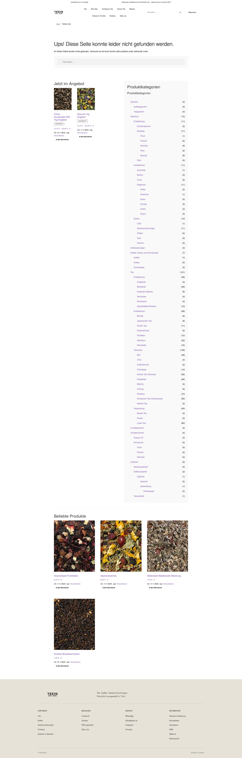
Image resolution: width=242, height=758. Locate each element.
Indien (143, 208)
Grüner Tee (121, 9)
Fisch (142, 135)
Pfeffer (140, 233)
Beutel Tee (142, 413)
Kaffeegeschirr (140, 106)
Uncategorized (137, 427)
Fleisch (143, 140)
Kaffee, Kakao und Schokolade (144, 252)
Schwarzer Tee (107, 9)
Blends (140, 315)
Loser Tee (141, 423)
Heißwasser (148, 491)
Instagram (129, 725)
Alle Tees (94, 9)
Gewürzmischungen (146, 228)
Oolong (140, 388)
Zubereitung (145, 486)
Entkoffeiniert (143, 364)
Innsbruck (85, 716)
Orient (143, 213)
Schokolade (139, 267)
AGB (171, 729)
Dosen (140, 418)
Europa (143, 204)
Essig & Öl (138, 437)
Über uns (123, 16)
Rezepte (141, 131)
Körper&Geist (143, 330)
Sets (139, 160)
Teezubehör (139, 496)
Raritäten (141, 335)
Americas (144, 194)
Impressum (173, 725)
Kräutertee (141, 379)
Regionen (141, 184)
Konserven (138, 442)
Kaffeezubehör (140, 471)
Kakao (137, 262)
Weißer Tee (142, 403)
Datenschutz (174, 738)
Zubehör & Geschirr (46, 734)
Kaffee (137, 257)
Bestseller (141, 286)
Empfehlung (139, 121)
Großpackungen (137, 247)
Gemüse (144, 145)
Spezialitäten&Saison (146, 306)
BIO (138, 354)
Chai (139, 359)
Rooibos (113, 16)
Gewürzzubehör (141, 466)
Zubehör (134, 461)
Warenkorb (192, 12)
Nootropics (142, 301)
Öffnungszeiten (88, 725)
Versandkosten (59, 135)
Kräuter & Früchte (98, 16)
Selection (141, 340)
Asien (142, 199)
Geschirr (134, 101)
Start (58, 24)
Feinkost (41, 729)
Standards (141, 345)
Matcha (132, 9)
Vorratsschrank (137, 432)
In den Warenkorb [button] (62, 139)
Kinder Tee (142, 325)
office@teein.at (131, 720)
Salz (139, 238)
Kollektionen (139, 165)
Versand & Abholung (177, 716)
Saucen (140, 242)
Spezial (143, 155)
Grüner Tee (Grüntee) (146, 374)
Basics (140, 174)
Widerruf (172, 734)
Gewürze (134, 116)
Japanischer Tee (144, 320)
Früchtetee (141, 369)
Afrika (142, 189)
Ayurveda (141, 170)
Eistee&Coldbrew (145, 291)
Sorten (137, 218)
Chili (139, 223)
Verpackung (139, 408)
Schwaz (85, 720)
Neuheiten (141, 296)
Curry (139, 179)
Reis (142, 150)
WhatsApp (129, 716)
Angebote (141, 281)
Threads (128, 729)
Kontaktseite (174, 720)
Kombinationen (144, 126)
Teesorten (138, 350)
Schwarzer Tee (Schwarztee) (150, 398)
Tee (85, 9)
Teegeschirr (139, 111)
